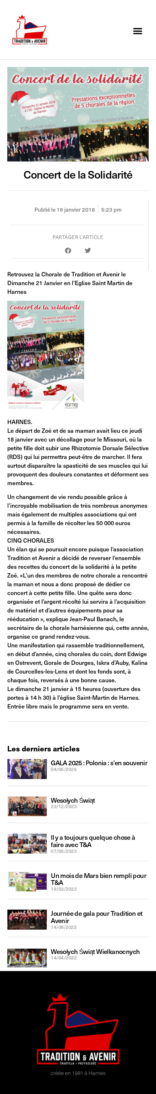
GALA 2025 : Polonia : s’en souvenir (99, 762)
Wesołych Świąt (73, 799)
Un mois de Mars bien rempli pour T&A (98, 879)
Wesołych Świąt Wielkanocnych (95, 951)
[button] (138, 30)
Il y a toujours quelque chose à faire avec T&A (93, 841)
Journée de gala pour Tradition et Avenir (96, 917)
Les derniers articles (43, 748)
